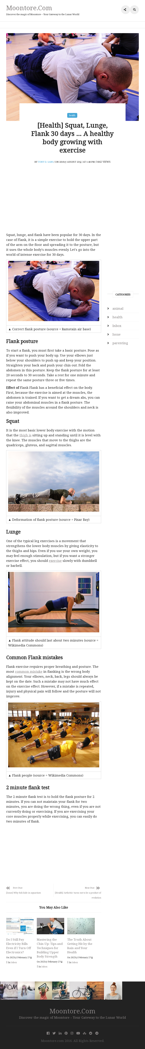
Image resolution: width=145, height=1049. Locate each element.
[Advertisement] (53, 203)
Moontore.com (29, 7)
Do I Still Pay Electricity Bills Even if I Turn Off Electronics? (18, 945)
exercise (55, 561)
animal (117, 308)
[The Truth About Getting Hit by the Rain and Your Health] (81, 926)
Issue (116, 334)
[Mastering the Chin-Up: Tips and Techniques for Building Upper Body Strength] (50, 926)
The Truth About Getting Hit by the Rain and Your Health (79, 945)
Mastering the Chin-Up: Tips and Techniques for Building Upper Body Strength (50, 947)
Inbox (14, 962)
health (72, 115)
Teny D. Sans (46, 161)
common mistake (28, 671)
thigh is (25, 435)
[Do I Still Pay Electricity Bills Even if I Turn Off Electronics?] (20, 926)
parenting (120, 343)
